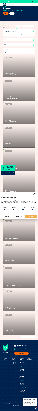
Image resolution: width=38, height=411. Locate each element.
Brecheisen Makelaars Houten (21, 364)
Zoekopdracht (14, 360)
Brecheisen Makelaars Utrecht (21, 358)
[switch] (14, 209)
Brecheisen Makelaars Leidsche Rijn (22, 369)
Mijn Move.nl (30, 356)
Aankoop (13, 358)
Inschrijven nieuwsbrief (21, 354)
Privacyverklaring (16, 405)
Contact (5, 360)
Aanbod (5, 356)
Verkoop (13, 356)
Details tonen (32, 213)
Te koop (5, 13)
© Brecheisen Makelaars (17, 403)
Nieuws (5, 359)
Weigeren (7, 216)
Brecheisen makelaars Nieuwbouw (21, 385)
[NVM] (4, 403)
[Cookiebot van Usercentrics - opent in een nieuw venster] (32, 194)
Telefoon (9, 1)
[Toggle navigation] (29, 2)
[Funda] (9, 403)
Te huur (12, 13)
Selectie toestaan (19, 216)
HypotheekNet (14, 362)
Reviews (5, 358)
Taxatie (13, 359)
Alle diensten (14, 363)
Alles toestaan (31, 216)
